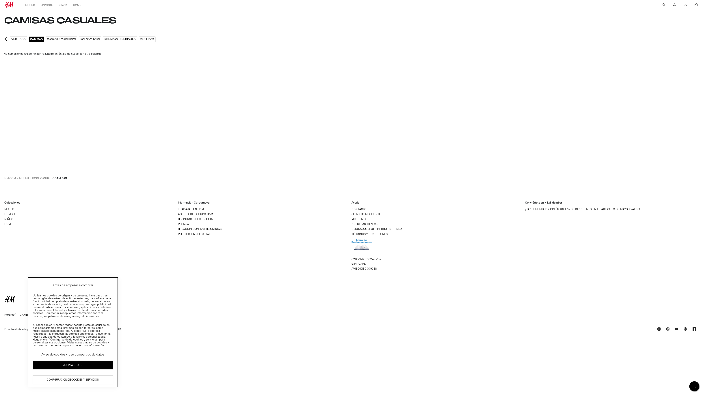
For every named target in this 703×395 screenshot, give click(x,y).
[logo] (351, 299)
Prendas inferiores (120, 39)
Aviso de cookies (364, 268)
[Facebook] (694, 329)
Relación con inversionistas (200, 228)
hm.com (10, 178)
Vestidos (147, 39)
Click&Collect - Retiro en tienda (377, 228)
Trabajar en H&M (191, 209)
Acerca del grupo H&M (195, 214)
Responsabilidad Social (196, 219)
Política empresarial (194, 234)
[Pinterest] (685, 329)
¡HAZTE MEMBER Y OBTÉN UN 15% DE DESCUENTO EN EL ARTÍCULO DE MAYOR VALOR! (582, 209)
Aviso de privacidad (367, 258)
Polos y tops (90, 39)
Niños (63, 5)
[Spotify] (668, 329)
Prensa (183, 223)
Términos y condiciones (370, 234)
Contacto (359, 209)
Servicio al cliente (366, 214)
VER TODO (18, 39)
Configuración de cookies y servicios (73, 379)
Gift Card (359, 263)
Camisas (36, 39)
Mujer (30, 5)
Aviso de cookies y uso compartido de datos (73, 354)
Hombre (47, 5)
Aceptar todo (73, 364)
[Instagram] (659, 329)
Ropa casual (41, 178)
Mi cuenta (359, 219)
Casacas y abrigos (61, 39)
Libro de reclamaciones (365, 246)
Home (77, 5)
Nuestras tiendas (365, 223)
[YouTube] (677, 329)
